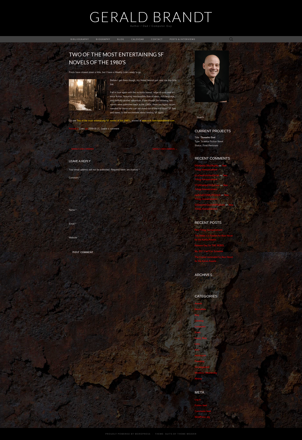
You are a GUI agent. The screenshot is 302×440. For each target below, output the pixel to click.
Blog (120, 39)
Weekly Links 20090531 (164, 149)
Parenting (199, 361)
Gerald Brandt (151, 16)
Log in (198, 399)
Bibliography (80, 39)
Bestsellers (200, 309)
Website (73, 237)
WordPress (142, 434)
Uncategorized (202, 367)
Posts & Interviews (182, 39)
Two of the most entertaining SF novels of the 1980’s (103, 120)
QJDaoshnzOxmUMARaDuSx (210, 205)
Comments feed (203, 411)
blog (197, 315)
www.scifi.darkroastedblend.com (158, 120)
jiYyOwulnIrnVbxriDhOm (207, 175)
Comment (74, 177)
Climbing (199, 320)
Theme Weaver (187, 434)
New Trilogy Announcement (208, 230)
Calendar (137, 39)
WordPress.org (202, 417)
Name (72, 210)
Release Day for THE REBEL (209, 245)
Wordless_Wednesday (206, 373)
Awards (198, 303)
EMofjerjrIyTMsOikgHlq (206, 165)
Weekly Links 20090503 (81, 149)
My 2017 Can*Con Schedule (209, 251)
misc (197, 349)
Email (72, 223)
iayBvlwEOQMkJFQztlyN (207, 195)
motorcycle (200, 355)
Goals (198, 332)
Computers (200, 326)
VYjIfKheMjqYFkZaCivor (207, 185)
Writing (198, 378)
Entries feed (201, 405)
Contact (157, 39)
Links (82, 128)
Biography (103, 39)
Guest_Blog (201, 338)
